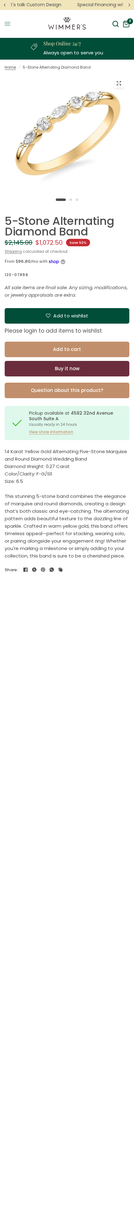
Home (10, 67)
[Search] (115, 24)
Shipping (13, 251)
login (30, 330)
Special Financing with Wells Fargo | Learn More (69, 5)
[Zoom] (118, 83)
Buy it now (67, 368)
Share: (11, 570)
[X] (34, 569)
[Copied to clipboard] (60, 569)
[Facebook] (25, 569)
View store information (51, 432)
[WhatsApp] (51, 569)
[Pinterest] (43, 569)
